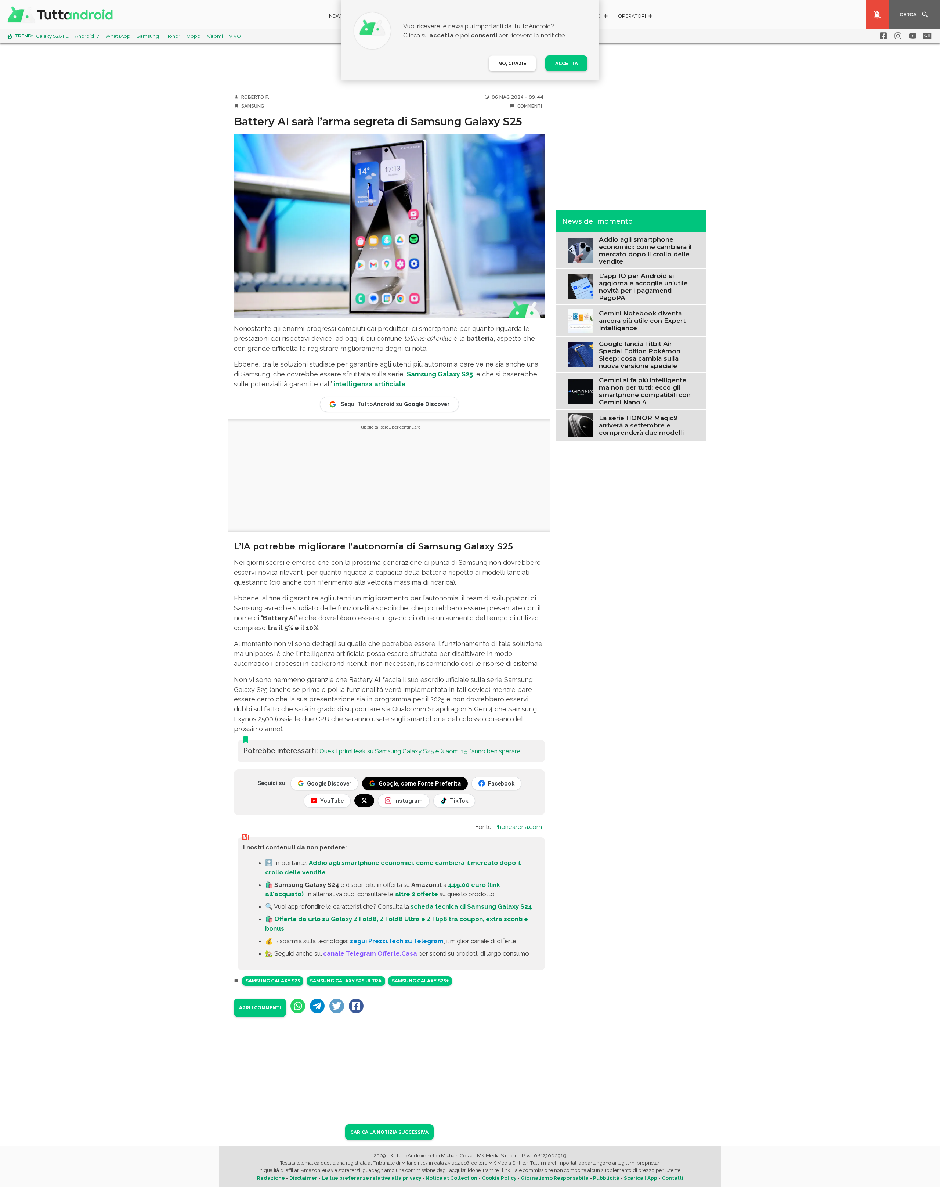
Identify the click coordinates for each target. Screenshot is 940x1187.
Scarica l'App (640, 1178)
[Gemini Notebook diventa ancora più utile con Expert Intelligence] (580, 320)
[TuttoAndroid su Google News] (926, 36)
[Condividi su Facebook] (356, 1006)
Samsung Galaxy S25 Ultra (346, 981)
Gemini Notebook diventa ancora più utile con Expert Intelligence (642, 321)
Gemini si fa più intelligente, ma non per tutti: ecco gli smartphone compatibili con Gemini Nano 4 (645, 390)
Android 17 (87, 36)
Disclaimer (303, 1178)
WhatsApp (117, 36)
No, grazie (512, 63)
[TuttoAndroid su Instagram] (896, 36)
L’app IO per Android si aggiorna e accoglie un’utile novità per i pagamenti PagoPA (643, 286)
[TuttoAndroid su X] (364, 800)
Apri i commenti (260, 1007)
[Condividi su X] (336, 1006)
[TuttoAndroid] (62, 15)
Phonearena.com (518, 826)
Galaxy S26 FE (52, 36)
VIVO (235, 36)
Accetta (566, 63)
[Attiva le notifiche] (877, 14)
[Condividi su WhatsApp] (297, 1006)
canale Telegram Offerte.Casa (370, 953)
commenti (529, 106)
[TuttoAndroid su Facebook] (882, 36)
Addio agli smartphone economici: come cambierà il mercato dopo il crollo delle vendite (645, 250)
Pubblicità (606, 1178)
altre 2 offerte (416, 894)
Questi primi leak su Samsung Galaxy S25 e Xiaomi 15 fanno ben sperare (420, 751)
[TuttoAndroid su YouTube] (911, 36)
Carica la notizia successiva (389, 1132)
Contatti (672, 1178)
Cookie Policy (499, 1178)
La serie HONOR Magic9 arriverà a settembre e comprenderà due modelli (641, 425)
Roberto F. (255, 97)
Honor (172, 36)
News (336, 16)
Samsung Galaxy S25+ (420, 981)
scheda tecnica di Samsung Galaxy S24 (471, 906)
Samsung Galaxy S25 (273, 981)
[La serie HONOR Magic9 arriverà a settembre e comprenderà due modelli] (580, 424)
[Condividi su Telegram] (317, 1006)
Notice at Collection (451, 1178)
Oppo (193, 36)
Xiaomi (215, 36)
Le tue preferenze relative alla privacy (371, 1178)
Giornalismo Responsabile (555, 1178)
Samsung (148, 36)
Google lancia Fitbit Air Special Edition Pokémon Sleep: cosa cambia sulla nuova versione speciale (639, 354)
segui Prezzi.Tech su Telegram (397, 941)
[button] (636, 17)
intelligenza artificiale (369, 384)
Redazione (271, 1178)
